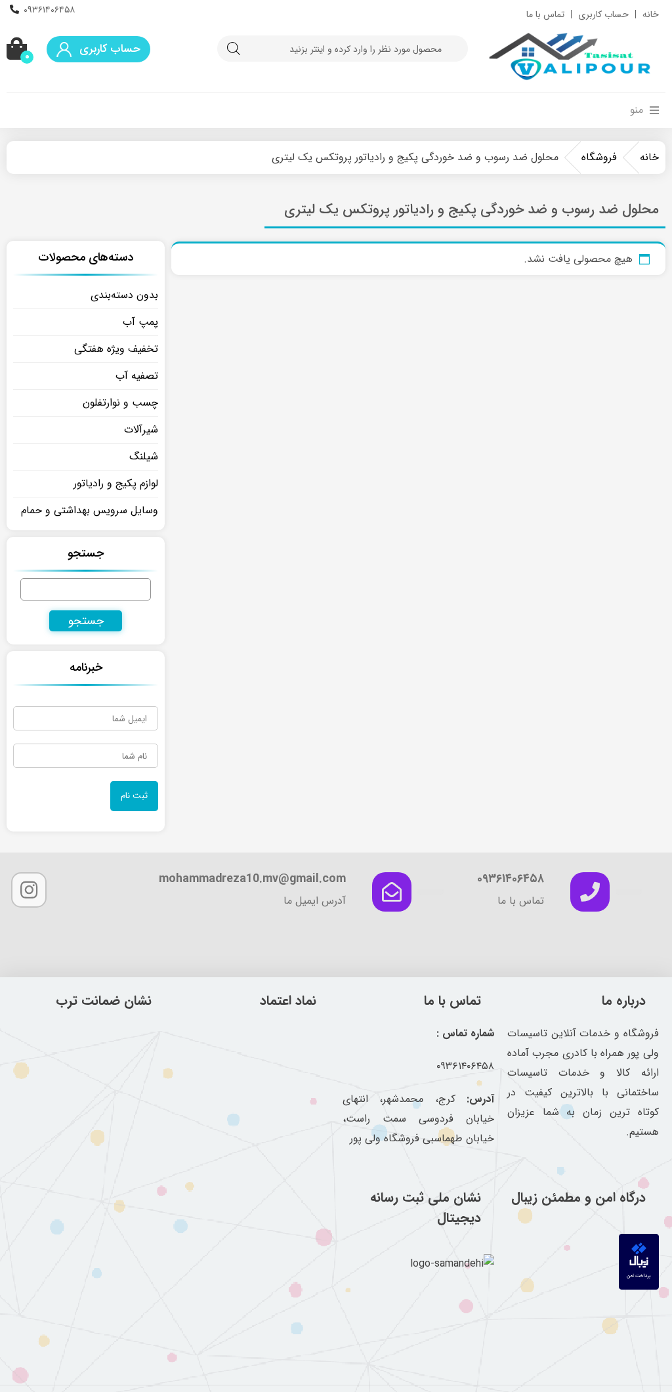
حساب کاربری (603, 14)
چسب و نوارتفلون (120, 402)
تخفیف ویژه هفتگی (116, 349)
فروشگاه (599, 157)
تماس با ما (545, 14)
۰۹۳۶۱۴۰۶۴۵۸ (49, 10)
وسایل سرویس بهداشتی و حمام (89, 510)
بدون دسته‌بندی (124, 295)
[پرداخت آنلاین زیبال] (639, 1286)
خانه (650, 14)
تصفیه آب (137, 376)
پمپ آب (140, 322)
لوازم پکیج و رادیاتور (116, 483)
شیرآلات (141, 429)
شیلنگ (143, 456)
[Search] (233, 48)
